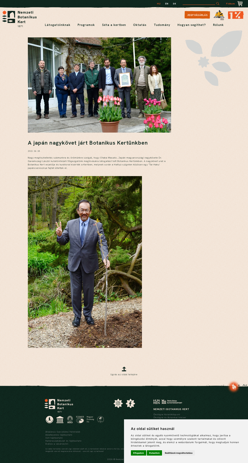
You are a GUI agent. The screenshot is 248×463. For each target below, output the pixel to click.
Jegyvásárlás (197, 15)
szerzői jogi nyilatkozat (93, 451)
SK (174, 3)
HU (159, 3)
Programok (86, 25)
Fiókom (230, 3)
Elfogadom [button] (138, 453)
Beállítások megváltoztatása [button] (178, 453)
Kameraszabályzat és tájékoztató (63, 441)
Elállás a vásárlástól (56, 444)
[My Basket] (240, 4)
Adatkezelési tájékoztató (58, 435)
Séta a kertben (114, 25)
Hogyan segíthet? (192, 25)
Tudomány (162, 25)
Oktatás (140, 25)
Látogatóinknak (57, 25)
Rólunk (218, 25)
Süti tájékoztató (54, 438)
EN (166, 3)
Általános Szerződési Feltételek (62, 432)
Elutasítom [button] (154, 453)
